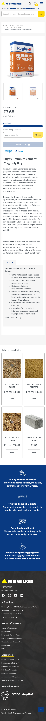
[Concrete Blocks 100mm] (34, 424)
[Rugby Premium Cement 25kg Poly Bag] (23, 59)
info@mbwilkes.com (30, 8)
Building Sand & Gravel (10, 663)
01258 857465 (6, 587)
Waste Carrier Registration (11, 642)
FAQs (3, 649)
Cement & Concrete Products (15, 27)
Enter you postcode (12, 129)
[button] (12, 398)
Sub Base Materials (16, 25)
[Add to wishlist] (41, 108)
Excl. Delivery (9, 116)
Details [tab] (9, 262)
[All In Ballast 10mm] (12, 424)
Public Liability (7, 645)
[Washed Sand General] (34, 370)
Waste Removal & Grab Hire (12, 680)
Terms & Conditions (9, 628)
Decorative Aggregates (10, 659)
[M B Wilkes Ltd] (11, 3)
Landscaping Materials (10, 666)
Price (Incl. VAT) (10, 107)
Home (5, 25)
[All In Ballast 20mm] (12, 370)
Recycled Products (8, 673)
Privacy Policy (6, 631)
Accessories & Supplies (10, 677)
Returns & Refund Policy (10, 635)
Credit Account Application (11, 638)
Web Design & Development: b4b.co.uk (16, 713)
